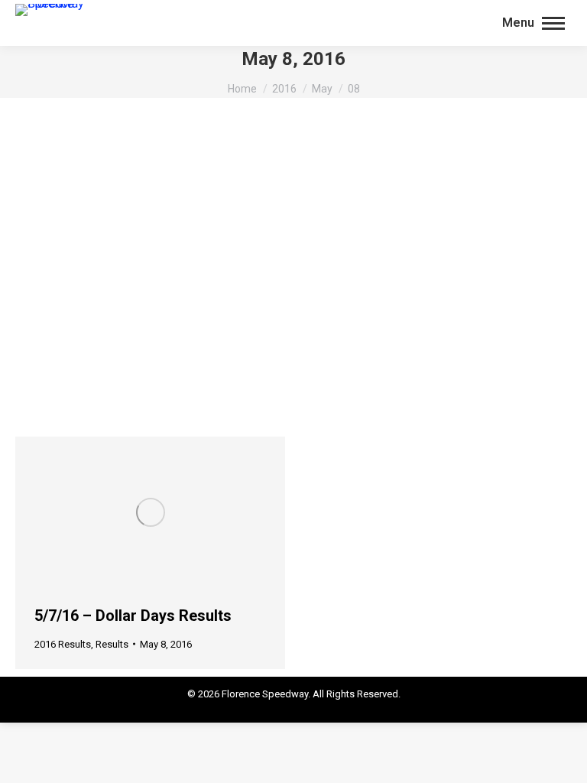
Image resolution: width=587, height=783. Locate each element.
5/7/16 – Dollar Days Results (133, 615)
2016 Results (62, 644)
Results (112, 644)
